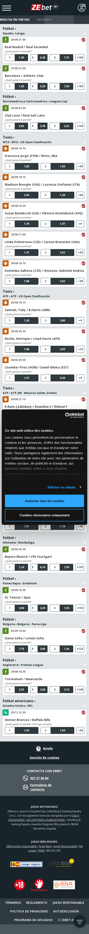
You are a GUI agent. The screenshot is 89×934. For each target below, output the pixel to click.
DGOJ (75, 815)
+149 (80, 689)
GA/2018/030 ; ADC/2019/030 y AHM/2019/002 (36, 820)
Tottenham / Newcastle (23, 679)
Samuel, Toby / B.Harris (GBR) (27, 310)
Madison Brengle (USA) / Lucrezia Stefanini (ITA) (42, 184)
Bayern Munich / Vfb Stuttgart (28, 557)
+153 (80, 608)
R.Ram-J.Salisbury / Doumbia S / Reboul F (36, 407)
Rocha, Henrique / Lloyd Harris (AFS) (32, 339)
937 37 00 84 (39, 778)
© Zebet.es (66, 920)
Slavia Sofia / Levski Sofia (24, 638)
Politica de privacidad (29, 911)
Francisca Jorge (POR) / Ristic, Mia (31, 156)
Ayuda (48, 748)
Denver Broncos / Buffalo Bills (27, 720)
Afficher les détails (61, 487)
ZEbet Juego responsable (22, 846)
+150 (80, 57)
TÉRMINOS (13, 903)
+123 (80, 649)
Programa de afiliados (33, 920)
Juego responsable (68, 903)
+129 (80, 126)
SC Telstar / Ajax (17, 597)
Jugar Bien (45, 846)
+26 (80, 730)
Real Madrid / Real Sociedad (26, 47)
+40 (80, 526)
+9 (80, 224)
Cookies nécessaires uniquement (45, 515)
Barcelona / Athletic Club (24, 76)
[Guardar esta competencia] (85, 30)
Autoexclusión (66, 911)
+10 (80, 349)
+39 (80, 252)
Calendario (44, 19)
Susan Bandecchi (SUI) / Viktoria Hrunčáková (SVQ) (44, 213)
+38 (80, 166)
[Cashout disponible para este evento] (83, 40)
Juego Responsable (66, 846)
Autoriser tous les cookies (44, 501)
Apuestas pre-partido (15, 19)
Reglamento (36, 903)
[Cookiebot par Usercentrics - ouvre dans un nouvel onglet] (65, 415)
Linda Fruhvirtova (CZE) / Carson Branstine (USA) (42, 242)
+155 (80, 567)
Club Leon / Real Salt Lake (25, 115)
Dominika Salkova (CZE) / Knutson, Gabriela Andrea (44, 271)
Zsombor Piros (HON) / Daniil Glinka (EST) (36, 367)
